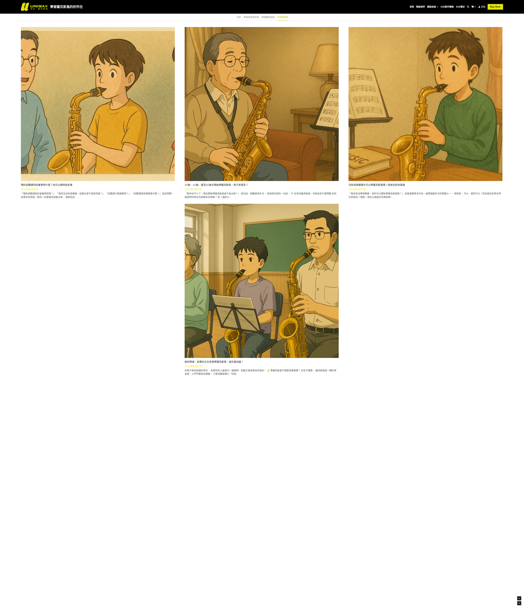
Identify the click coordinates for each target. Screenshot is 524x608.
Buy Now (495, 6)
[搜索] (468, 7)
